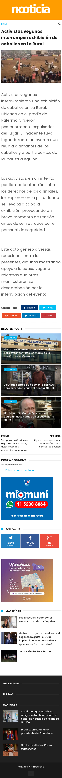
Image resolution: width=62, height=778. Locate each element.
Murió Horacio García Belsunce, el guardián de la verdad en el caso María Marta (29, 416)
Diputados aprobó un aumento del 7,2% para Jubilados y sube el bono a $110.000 (29, 386)
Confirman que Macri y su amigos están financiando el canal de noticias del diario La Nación (40, 717)
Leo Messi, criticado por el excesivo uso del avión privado (38, 619)
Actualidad (10, 337)
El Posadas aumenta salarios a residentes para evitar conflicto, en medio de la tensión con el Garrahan (30, 353)
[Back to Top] (31, 773)
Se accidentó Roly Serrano (36, 651)
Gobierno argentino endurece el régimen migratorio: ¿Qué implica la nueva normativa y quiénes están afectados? (39, 639)
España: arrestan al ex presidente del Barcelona (37, 731)
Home (4, 24)
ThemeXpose (37, 766)
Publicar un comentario (20, 470)
